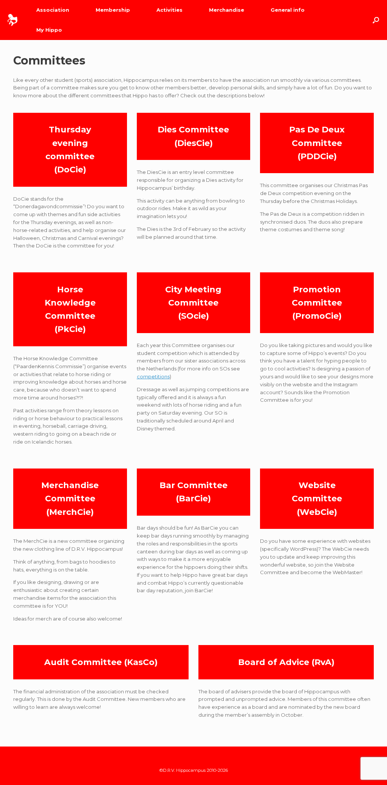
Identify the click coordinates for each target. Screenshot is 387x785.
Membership (113, 10)
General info (288, 10)
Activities (169, 10)
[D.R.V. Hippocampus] (12, 20)
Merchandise (226, 10)
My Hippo (49, 30)
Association (52, 10)
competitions (153, 376)
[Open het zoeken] (376, 20)
